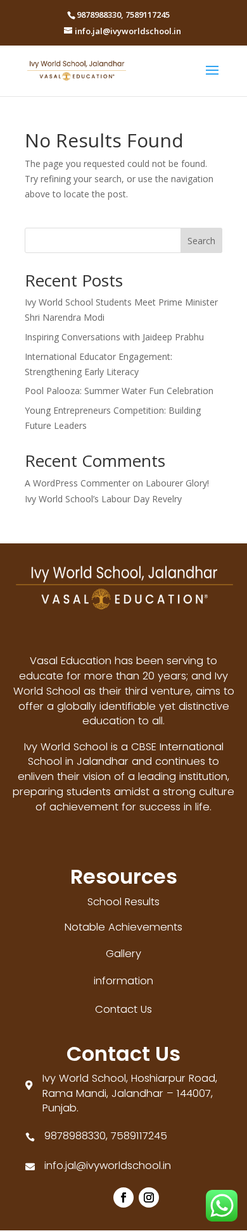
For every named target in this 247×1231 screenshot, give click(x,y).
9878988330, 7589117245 (105, 1136)
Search (201, 241)
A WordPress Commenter (77, 483)
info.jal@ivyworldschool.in (107, 1165)
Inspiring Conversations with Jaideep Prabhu (114, 337)
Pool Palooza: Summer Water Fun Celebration (119, 391)
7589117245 (147, 14)
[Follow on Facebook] (123, 1197)
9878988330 (99, 14)
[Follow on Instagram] (149, 1197)
